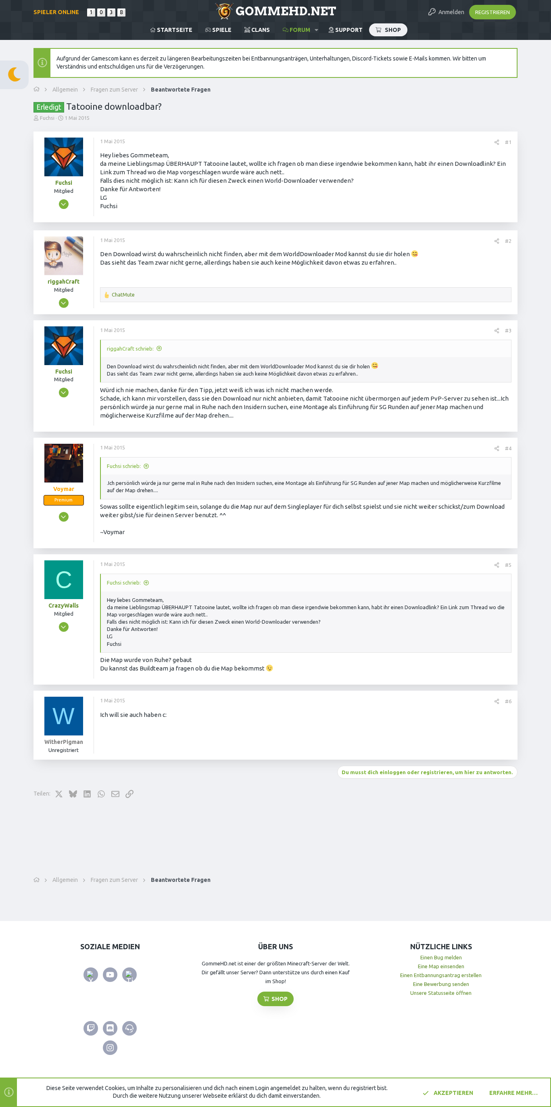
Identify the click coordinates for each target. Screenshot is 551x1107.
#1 (508, 142)
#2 (508, 241)
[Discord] (110, 1028)
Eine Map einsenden (441, 966)
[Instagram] (110, 1047)
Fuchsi (47, 118)
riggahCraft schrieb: (130, 348)
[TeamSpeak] (129, 1028)
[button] (316, 30)
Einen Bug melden (441, 957)
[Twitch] (90, 1028)
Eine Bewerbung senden (441, 984)
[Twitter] (90, 974)
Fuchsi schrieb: (124, 466)
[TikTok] (129, 974)
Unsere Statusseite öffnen (441, 993)
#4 (508, 448)
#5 (508, 565)
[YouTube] (110, 974)
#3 (508, 330)
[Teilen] (496, 142)
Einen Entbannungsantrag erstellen (441, 975)
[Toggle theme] (14, 75)
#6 (508, 701)
